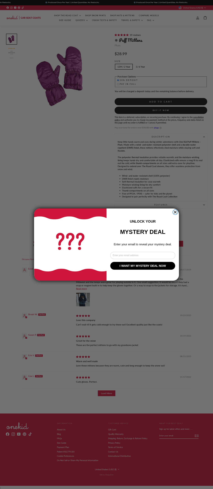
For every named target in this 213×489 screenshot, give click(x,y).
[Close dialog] (175, 212)
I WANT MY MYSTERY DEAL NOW (143, 265)
